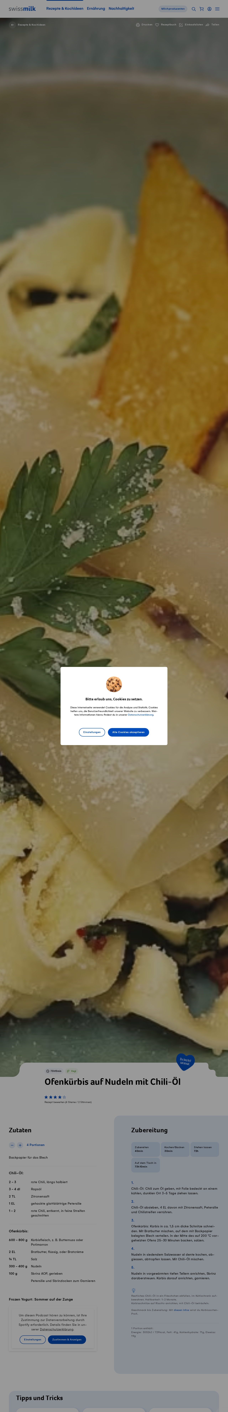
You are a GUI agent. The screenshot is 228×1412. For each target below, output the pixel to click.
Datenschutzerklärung (140, 714)
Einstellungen (92, 732)
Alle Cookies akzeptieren (128, 732)
